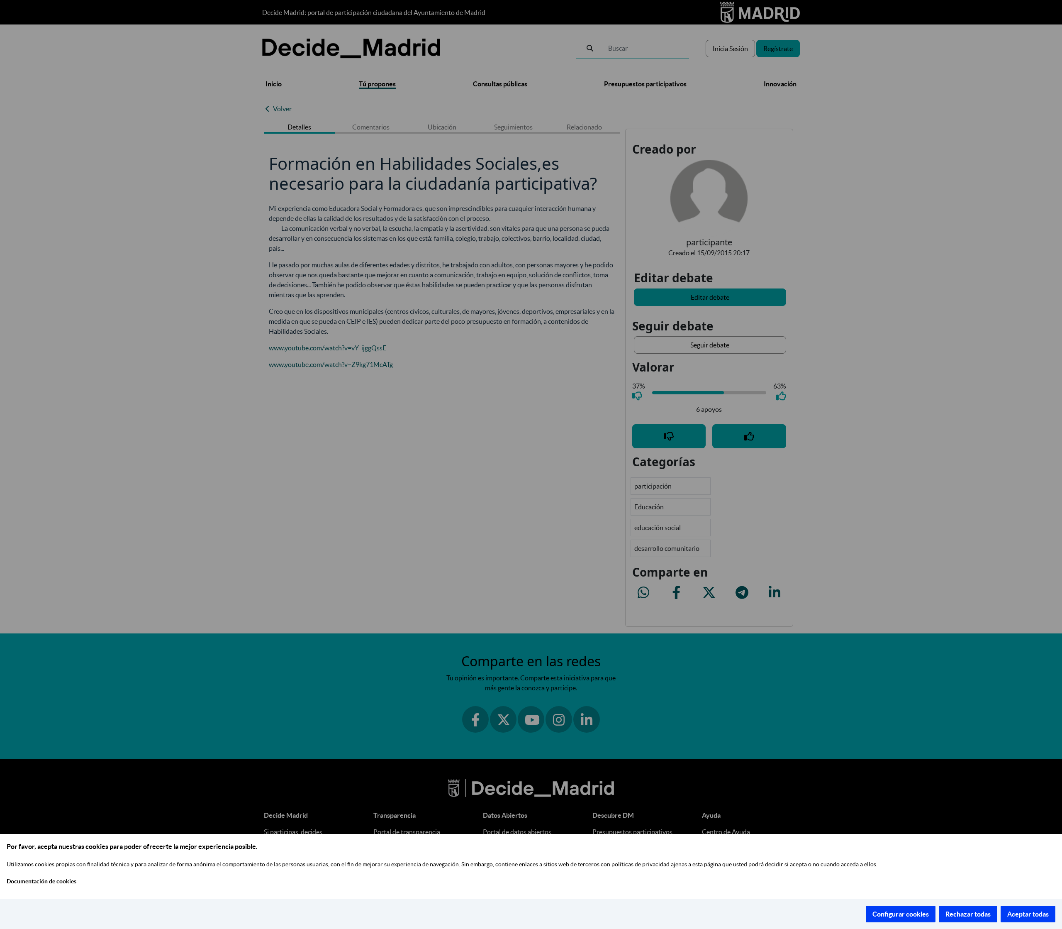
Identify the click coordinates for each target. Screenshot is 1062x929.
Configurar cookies (900, 914)
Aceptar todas (1028, 914)
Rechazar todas (968, 914)
